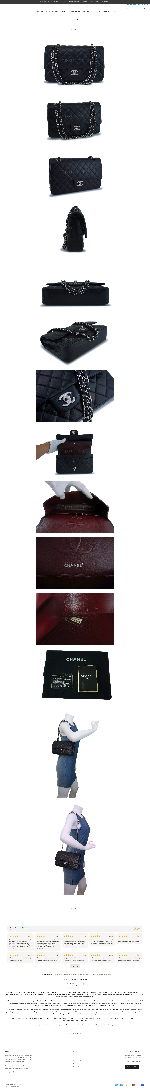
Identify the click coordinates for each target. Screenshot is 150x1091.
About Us (76, 1058)
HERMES (63, 11)
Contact (75, 1063)
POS (7, 1086)
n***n (38, 939)
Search (136, 8)
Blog (114, 11)
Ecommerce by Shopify (17, 1086)
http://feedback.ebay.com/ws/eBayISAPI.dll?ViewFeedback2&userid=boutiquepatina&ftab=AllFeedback (82, 974)
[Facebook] (5, 1072)
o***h (11, 958)
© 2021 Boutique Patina (13, 1084)
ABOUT (98, 11)
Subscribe (131, 1067)
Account (129, 8)
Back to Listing (75, 30)
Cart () (143, 8)
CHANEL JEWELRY (52, 11)
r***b (92, 958)
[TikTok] (13, 1072)
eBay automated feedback (125, 939)
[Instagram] (9, 1072)
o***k (120, 958)
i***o (92, 939)
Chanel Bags (38, 11)
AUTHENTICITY (87, 11)
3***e (65, 939)
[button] (12, 948)
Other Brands (75, 11)
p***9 (11, 939)
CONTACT (106, 11)
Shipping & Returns (78, 1061)
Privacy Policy (77, 1066)
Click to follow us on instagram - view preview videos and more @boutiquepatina (75, 1)
